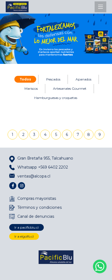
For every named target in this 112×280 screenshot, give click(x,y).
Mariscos (31, 88)
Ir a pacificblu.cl (26, 227)
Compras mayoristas (36, 198)
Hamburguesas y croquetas (55, 98)
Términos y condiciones (39, 207)
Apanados (83, 79)
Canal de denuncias (35, 216)
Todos (25, 79)
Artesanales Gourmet (69, 88)
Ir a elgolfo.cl (24, 236)
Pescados (53, 79)
